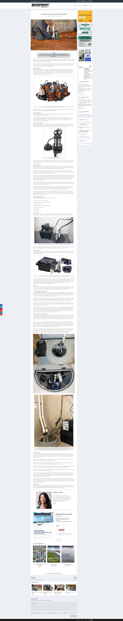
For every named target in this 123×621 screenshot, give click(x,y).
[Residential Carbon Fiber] (71, 588)
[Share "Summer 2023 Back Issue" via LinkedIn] (65, 534)
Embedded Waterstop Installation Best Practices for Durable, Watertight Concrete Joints (85, 131)
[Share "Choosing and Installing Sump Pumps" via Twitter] (51, 573)
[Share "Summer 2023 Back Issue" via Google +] (63, 534)
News (90, 5)
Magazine (85, 5)
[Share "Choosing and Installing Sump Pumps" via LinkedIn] (55, 573)
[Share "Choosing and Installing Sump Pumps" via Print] (61, 573)
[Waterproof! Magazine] (81, 67)
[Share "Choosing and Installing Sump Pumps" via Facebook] (49, 573)
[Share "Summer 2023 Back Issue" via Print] (71, 534)
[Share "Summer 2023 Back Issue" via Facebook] (59, 534)
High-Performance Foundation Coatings (84, 127)
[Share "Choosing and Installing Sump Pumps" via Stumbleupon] (57, 573)
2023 (64, 532)
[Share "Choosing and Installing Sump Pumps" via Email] (59, 573)
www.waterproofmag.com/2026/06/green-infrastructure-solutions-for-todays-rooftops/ (85, 90)
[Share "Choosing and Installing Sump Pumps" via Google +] (53, 573)
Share (85, 94)
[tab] (64, 538)
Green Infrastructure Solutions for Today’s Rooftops (85, 124)
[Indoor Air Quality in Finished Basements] (59, 588)
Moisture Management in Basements (47, 592)
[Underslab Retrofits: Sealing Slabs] (37, 588)
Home (75, 5)
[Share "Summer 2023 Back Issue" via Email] (69, 534)
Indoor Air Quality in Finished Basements (58, 592)
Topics (79, 5)
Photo (81, 92)
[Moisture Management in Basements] (48, 588)
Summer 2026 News (82, 134)
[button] (52, 514)
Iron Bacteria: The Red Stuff (41, 1)
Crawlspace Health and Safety (84, 136)
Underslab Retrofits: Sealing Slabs (37, 592)
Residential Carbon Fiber (70, 592)
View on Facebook (81, 94)
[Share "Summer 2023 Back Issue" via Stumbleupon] (67, 534)
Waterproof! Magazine (85, 81)
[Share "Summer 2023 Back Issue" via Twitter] (61, 534)
